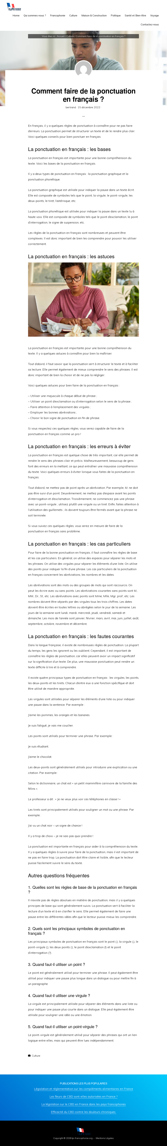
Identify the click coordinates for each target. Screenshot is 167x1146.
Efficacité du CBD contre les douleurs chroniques (83, 1112)
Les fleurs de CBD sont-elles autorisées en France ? (83, 1096)
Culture (36, 1055)
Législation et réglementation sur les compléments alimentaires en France (83, 1089)
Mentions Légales (105, 1138)
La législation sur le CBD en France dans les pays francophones (83, 1104)
